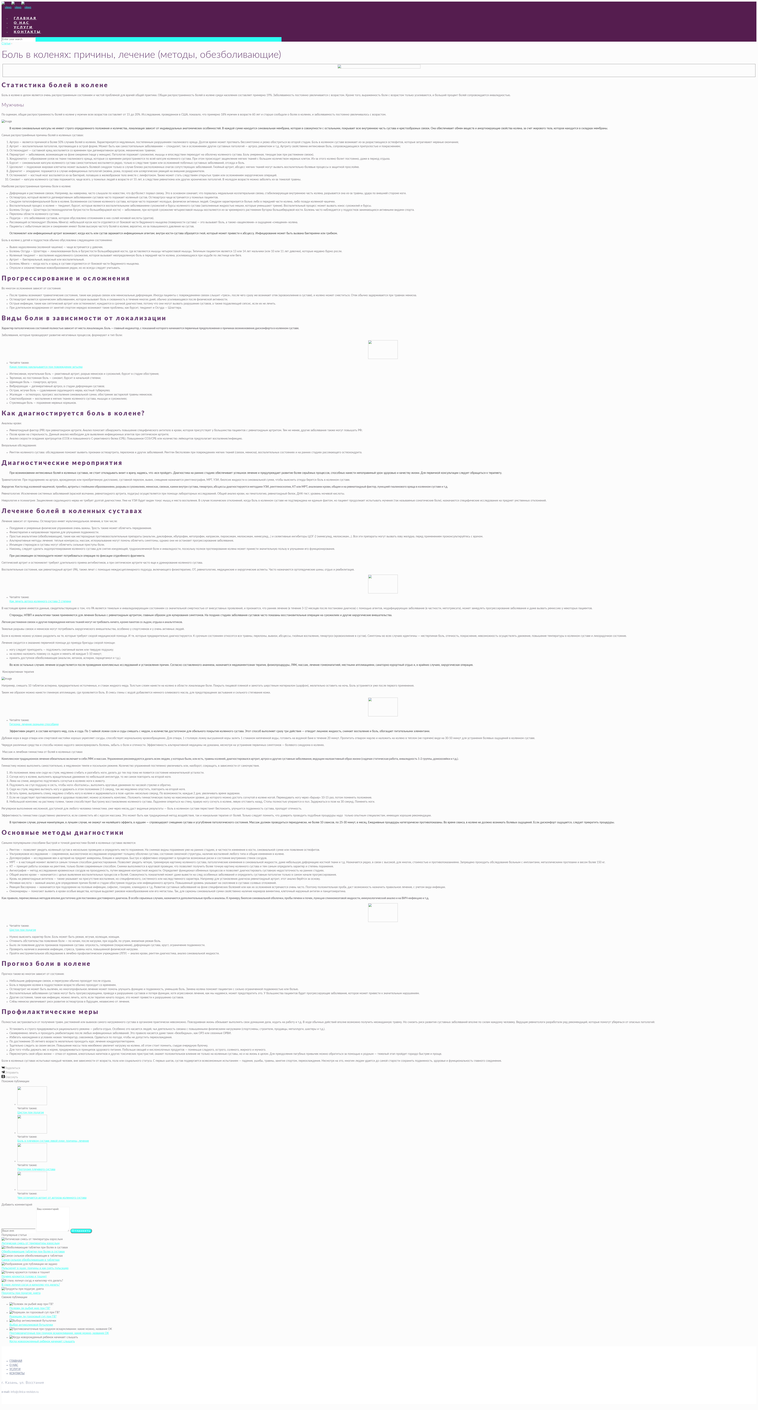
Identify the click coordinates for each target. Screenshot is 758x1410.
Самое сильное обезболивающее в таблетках (31, 1260)
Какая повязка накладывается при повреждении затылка (46, 367)
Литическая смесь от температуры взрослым (31, 1243)
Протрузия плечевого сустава (36, 1169)
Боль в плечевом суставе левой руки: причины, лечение (53, 1141)
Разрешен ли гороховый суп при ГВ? (32, 1316)
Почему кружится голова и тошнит (24, 1276)
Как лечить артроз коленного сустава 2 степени (40, 601)
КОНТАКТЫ (17, 1373)
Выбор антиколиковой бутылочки (31, 1325)
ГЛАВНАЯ (15, 1361)
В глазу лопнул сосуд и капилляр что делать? (31, 1285)
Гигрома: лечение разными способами (34, 724)
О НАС (13, 1365)
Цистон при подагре (22, 930)
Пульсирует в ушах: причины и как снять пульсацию (35, 1268)
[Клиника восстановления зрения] (16, 7)
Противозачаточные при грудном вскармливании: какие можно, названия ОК (59, 1333)
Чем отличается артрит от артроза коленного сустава (51, 1197)
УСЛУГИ (15, 1369)
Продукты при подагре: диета (21, 1293)
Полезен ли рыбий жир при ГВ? (29, 1308)
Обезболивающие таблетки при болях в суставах (33, 1251)
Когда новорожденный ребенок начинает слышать (42, 1341)
